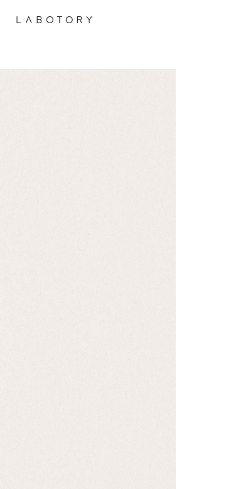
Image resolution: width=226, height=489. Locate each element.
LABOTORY (55, 19)
